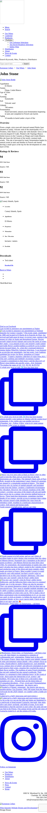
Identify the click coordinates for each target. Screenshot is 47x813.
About (7, 51)
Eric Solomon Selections (19, 42)
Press (7, 785)
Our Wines (9, 34)
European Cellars (6, 68)
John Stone (31, 68)
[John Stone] (7, 80)
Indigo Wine (14, 47)
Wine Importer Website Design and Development (18, 808)
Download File (9, 265)
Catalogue (9, 36)
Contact (8, 55)
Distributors (9, 49)
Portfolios (9, 40)
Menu (7, 27)
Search (7, 29)
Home (7, 789)
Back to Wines (5, 270)
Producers (8, 38)
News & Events (11, 53)
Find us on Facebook (8, 326)
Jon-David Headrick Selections (21, 45)
